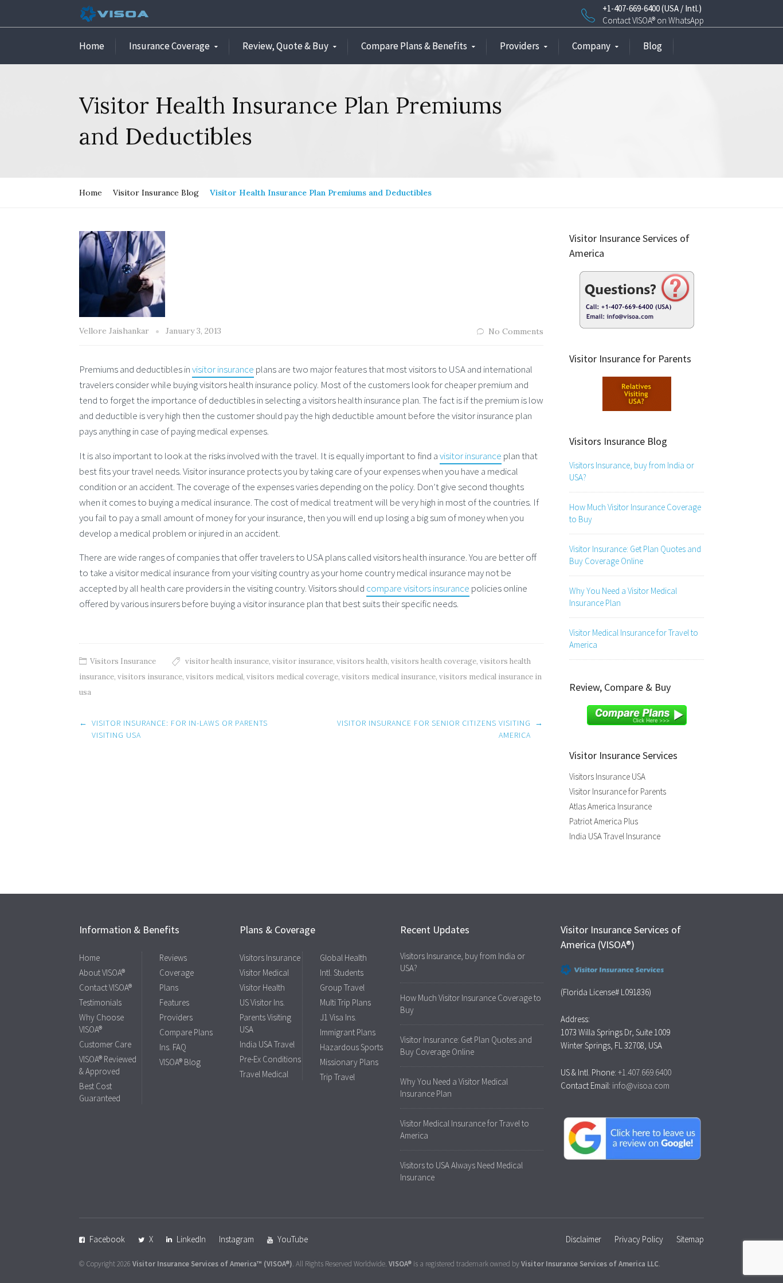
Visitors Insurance (123, 661)
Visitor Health (262, 987)
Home (91, 46)
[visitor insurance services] (637, 298)
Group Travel (342, 987)
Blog (652, 46)
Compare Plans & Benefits (414, 46)
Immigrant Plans (347, 1032)
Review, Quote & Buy (285, 46)
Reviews (173, 957)
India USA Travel (267, 1044)
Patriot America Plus (603, 821)
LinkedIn (191, 1239)
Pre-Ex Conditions (270, 1059)
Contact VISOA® (105, 987)
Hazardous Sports (351, 1047)
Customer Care (105, 1044)
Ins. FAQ (172, 1047)
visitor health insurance (227, 661)
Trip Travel (337, 1076)
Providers (519, 46)
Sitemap (690, 1239)
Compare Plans (186, 1032)
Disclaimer (583, 1239)
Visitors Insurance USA (607, 776)
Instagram (236, 1239)
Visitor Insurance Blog (156, 192)
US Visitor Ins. (262, 1002)
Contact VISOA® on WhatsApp (653, 20)
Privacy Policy (638, 1239)
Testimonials (100, 1002)
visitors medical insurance (389, 677)
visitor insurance (223, 369)
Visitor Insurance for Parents (617, 791)
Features (174, 1002)
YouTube (292, 1239)
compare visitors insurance (417, 588)
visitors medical (214, 677)
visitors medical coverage (292, 677)
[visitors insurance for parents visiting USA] (636, 392)
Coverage (176, 972)
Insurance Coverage (169, 46)
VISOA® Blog (180, 1062)
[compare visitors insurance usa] (637, 714)
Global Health (343, 957)
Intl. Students (341, 972)
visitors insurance (150, 677)
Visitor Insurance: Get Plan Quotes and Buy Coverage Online (635, 554)
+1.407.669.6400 (644, 1072)
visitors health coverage (433, 661)
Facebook (107, 1239)
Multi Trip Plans (345, 1002)
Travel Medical (264, 1074)
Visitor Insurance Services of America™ (197, 1264)
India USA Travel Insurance (614, 836)
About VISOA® (102, 972)
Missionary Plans (349, 1062)
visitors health (361, 661)
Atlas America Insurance (610, 806)
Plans (168, 987)
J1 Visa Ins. (338, 1017)
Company (591, 46)
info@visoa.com (641, 1085)
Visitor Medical (264, 972)
